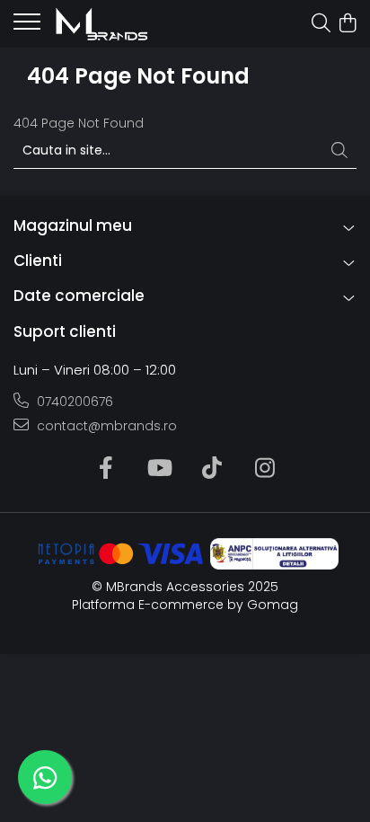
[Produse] (26, 26)
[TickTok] (211, 469)
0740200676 (73, 402)
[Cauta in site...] (321, 24)
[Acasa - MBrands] (116, 24)
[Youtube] (158, 469)
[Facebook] (105, 469)
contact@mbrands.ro (105, 426)
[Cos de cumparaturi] (347, 24)
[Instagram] (264, 469)
